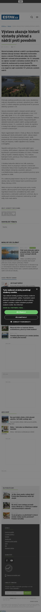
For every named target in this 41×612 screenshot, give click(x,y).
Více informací (18, 305)
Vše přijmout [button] (21, 312)
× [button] (37, 289)
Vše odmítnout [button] (21, 317)
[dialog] (20, 306)
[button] (20, 308)
